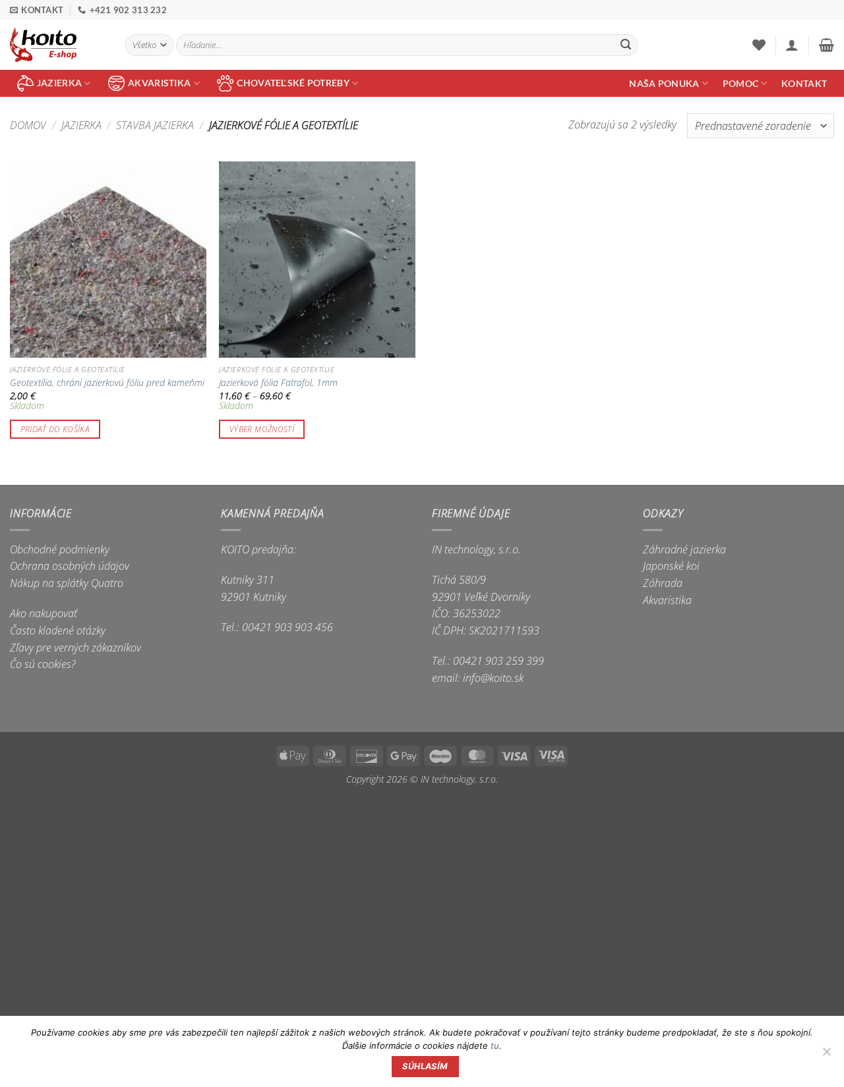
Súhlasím (425, 1066)
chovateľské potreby (293, 82)
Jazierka (81, 125)
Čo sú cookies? (43, 664)
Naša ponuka (664, 83)
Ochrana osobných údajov (69, 566)
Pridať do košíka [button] (55, 429)
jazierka (59, 82)
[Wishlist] (759, 44)
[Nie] (826, 1055)
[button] (792, 44)
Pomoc (740, 83)
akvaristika (159, 82)
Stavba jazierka (155, 125)
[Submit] (626, 45)
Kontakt (804, 83)
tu (495, 1045)
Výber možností (261, 429)
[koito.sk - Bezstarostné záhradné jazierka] (58, 45)
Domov (28, 125)
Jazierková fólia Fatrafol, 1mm (278, 383)
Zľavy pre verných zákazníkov (75, 647)
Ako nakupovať (43, 613)
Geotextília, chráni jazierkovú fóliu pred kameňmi (107, 383)
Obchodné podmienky (59, 549)
